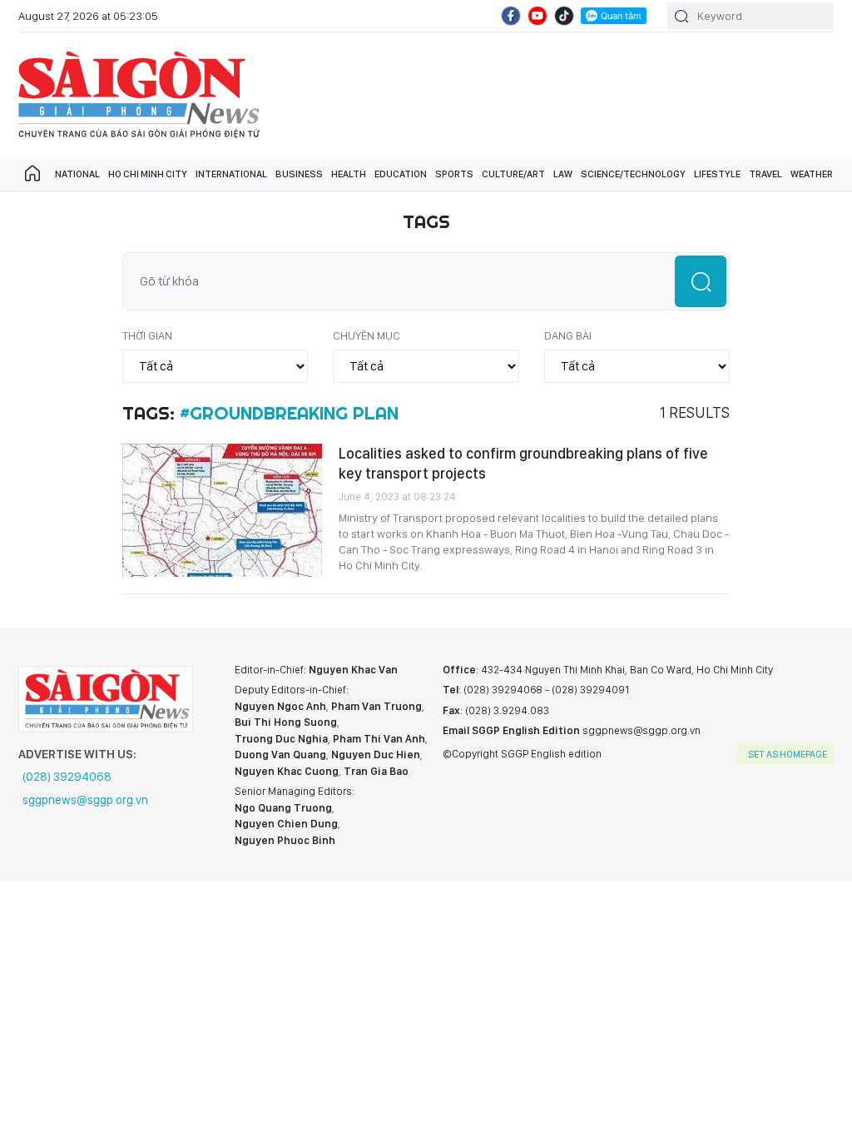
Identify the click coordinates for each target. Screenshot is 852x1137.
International (231, 174)
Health (348, 174)
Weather (811, 174)
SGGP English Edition (139, 95)
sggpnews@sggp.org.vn (85, 799)
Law (562, 174)
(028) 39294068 (66, 776)
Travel (765, 174)
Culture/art (513, 174)
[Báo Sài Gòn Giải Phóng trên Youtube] (537, 16)
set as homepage (787, 754)
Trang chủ (32, 174)
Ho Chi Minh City (147, 174)
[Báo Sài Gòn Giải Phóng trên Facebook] (511, 16)
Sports (454, 174)
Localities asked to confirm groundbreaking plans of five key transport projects (523, 463)
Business (299, 174)
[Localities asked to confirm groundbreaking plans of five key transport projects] (222, 510)
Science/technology (633, 174)
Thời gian (147, 335)
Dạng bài (568, 335)
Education (400, 174)
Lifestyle (717, 174)
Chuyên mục (366, 335)
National (77, 174)
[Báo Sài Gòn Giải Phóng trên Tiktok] (564, 16)
